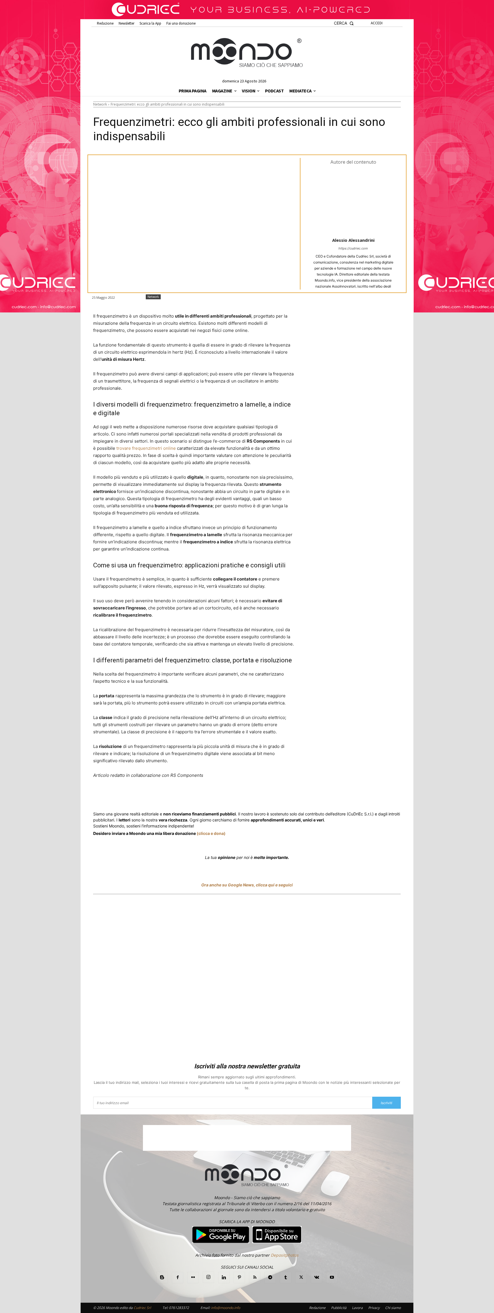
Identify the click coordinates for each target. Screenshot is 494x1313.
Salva (167, 797)
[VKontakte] (316, 1277)
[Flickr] (193, 1277)
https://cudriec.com (353, 248)
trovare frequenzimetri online (146, 448)
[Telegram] (207, 796)
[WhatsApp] (181, 796)
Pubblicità (338, 1307)
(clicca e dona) (211, 833)
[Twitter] (147, 796)
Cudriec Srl (142, 1307)
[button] (344, 23)
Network (100, 104)
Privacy (374, 1307)
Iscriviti (386, 1103)
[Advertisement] (247, 979)
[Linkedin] (194, 796)
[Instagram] (208, 1277)
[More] (247, 796)
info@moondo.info (225, 1307)
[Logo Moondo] (247, 53)
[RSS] (254, 1277)
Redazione (317, 1307)
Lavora (357, 1307)
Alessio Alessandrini (353, 240)
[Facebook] (134, 796)
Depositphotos (284, 1255)
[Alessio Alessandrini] (353, 200)
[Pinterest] (239, 1277)
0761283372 (179, 1307)
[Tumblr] (234, 796)
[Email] (220, 796)
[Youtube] (332, 1277)
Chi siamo (393, 1307)
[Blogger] (162, 1277)
